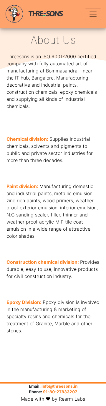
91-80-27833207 (60, 391)
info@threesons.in (59, 386)
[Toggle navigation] (93, 14)
